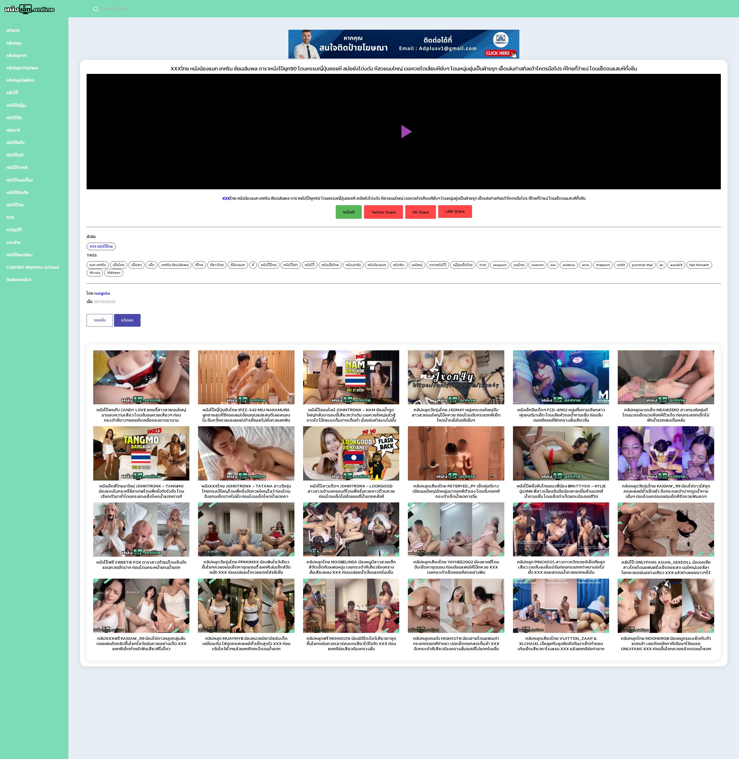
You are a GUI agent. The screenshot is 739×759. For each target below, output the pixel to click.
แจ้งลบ (127, 320)
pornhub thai (642, 265)
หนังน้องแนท (377, 265)
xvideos (569, 265)
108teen (113, 272)
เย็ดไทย (118, 265)
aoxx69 (676, 265)
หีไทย (199, 265)
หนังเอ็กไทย (330, 265)
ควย (482, 265)
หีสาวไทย (217, 265)
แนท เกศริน (97, 265)
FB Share (421, 212)
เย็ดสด (136, 265)
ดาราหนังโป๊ (437, 265)
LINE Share (455, 211)
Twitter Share (383, 212)
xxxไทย (519, 265)
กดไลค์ (348, 212)
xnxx (585, 265)
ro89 (621, 265)
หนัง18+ (399, 265)
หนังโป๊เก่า (290, 265)
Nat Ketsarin (699, 265)
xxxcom (537, 265)
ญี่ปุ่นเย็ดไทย (463, 265)
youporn (500, 265)
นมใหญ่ (417, 265)
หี (253, 265)
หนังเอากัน (353, 265)
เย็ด (151, 265)
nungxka (102, 293)
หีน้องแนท (238, 265)
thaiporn (603, 265)
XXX (92, 246)
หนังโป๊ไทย (105, 246)
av (661, 265)
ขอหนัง (100, 320)
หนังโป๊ (310, 265)
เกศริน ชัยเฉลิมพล (175, 265)
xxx (553, 265)
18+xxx (94, 272)
